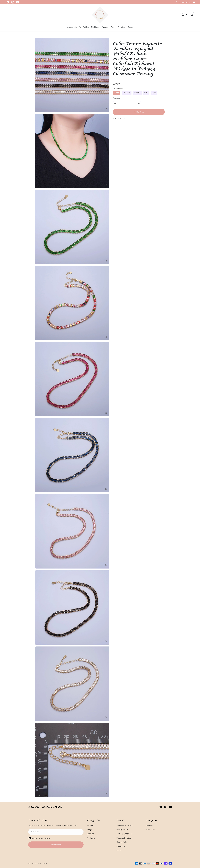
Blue (154, 93)
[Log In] (182, 14)
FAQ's (118, 850)
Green (116, 93)
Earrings (105, 27)
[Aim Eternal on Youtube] (17, 2)
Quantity (116, 98)
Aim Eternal (43, 863)
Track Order (150, 829)
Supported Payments (124, 825)
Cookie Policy (121, 842)
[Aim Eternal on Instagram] (12, 2)
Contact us (120, 846)
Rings (113, 27)
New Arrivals (71, 27)
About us (149, 825)
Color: (118, 88)
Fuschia (137, 93)
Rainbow (126, 93)
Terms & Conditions (124, 834)
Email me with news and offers (40, 838)
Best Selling (84, 27)
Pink (146, 93)
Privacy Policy (122, 829)
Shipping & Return (123, 838)
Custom (131, 27)
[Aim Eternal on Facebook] (7, 2)
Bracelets (121, 27)
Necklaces (95, 27)
